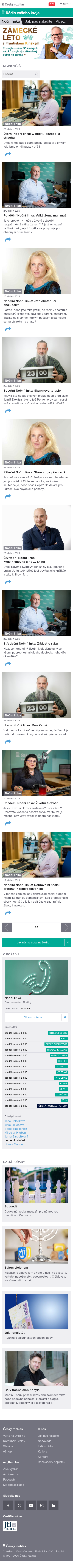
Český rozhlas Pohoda (52, 1106)
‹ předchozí (7, 927)
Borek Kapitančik (16, 1128)
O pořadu (11, 954)
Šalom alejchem (16, 1267)
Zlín (64, 1100)
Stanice (8, 1446)
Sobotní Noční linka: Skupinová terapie (32, 390)
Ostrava (62, 1072)
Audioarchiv (11, 1474)
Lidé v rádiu (45, 1446)
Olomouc (61, 1066)
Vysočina (61, 1094)
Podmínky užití (44, 1551)
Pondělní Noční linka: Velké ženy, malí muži (35, 215)
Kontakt (43, 1456)
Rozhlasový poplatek (51, 1462)
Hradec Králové (57, 1050)
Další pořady (14, 1162)
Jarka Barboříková (16, 1136)
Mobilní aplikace (13, 1484)
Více (61, 21)
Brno (64, 1038)
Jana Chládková (15, 1121)
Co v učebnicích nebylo (22, 1390)
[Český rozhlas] (13, 4)
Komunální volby (14, 1441)
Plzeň (63, 1083)
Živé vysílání (11, 1469)
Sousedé (11, 1206)
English (60, 1551)
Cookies (8, 1551)
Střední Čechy (58, 1033)
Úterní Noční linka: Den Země (25, 725)
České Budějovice (56, 1044)
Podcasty (9, 1479)
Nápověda (44, 1441)
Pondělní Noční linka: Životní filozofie (31, 803)
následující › (66, 927)
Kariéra (42, 1451)
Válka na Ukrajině (14, 1435)
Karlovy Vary (59, 1055)
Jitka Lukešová (14, 1125)
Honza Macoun (15, 1144)
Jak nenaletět (15, 1332)
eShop (7, 1451)
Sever (63, 1089)
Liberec (62, 1061)
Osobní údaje (24, 1551)
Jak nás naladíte (38, 21)
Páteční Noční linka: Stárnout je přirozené (34, 472)
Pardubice (61, 1078)
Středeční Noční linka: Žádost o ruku (31, 643)
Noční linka (13, 998)
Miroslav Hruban (15, 1132)
